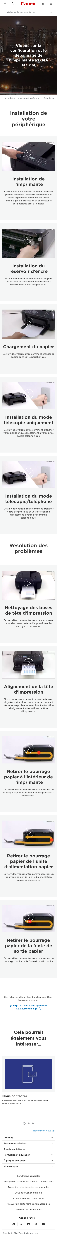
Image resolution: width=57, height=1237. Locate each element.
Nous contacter (14, 1096)
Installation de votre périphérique (22, 98)
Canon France (27, 1218)
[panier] (5, 4)
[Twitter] (36, 1224)
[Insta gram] (21, 1224)
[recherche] (12, 3)
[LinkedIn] (28, 1224)
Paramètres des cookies (29, 1209)
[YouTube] (43, 1224)
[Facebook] (13, 1224)
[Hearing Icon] (43, 4)
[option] (28, 1086)
